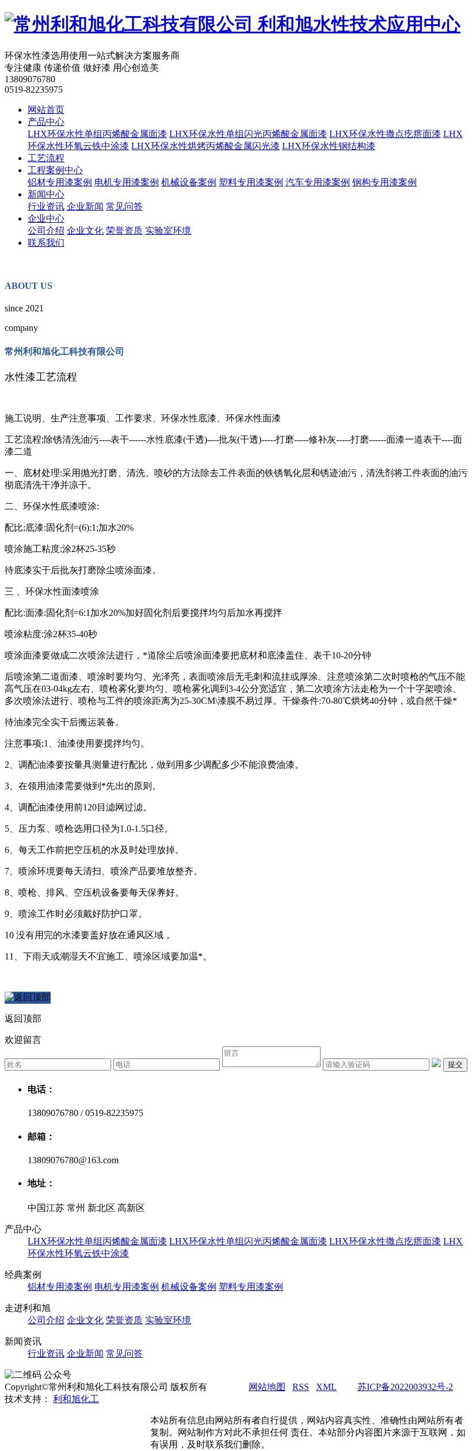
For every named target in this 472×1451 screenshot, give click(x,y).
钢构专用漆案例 (384, 182)
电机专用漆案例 (126, 182)
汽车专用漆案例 (318, 182)
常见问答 (124, 206)
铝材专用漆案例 (60, 182)
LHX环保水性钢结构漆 (328, 146)
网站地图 (267, 1387)
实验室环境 (168, 230)
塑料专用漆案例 (251, 182)
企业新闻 (85, 206)
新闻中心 (46, 194)
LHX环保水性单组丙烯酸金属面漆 (97, 134)
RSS (300, 1387)
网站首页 (46, 110)
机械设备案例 (188, 182)
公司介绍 (46, 230)
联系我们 (46, 242)
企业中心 (46, 218)
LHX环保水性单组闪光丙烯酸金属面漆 (248, 134)
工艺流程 (46, 158)
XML (326, 1387)
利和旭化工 (76, 1399)
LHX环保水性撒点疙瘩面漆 (385, 134)
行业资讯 (46, 206)
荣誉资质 (124, 230)
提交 (455, 1064)
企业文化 (85, 230)
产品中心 (46, 122)
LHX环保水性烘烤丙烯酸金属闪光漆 (205, 146)
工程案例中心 (55, 170)
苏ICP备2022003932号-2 (405, 1387)
